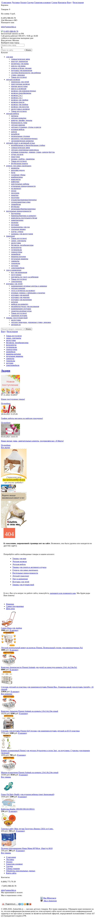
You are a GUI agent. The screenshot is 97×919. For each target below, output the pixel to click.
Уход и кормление (20, 579)
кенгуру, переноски (19, 61)
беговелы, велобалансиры (22, 245)
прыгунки (15, 157)
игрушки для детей (14, 284)
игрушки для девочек (20, 297)
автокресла (16, 324)
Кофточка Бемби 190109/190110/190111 (18, 809)
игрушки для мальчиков (21, 300)
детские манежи (18, 125)
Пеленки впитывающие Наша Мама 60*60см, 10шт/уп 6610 (27, 848)
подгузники (16, 275)
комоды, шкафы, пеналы (21, 120)
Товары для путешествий (23, 585)
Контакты (62, 2)
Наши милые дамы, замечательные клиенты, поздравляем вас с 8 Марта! (32, 441)
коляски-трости (17, 102)
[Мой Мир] (27, 904)
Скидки (30, 2)
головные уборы (18, 175)
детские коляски (13, 79)
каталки (14, 302)
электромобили (17, 268)
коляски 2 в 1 (16, 95)
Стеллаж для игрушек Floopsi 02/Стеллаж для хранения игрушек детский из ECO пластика (40, 731)
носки (13, 191)
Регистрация (78, 2)
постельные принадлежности (18, 211)
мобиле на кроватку (19, 304)
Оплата (23, 2)
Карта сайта (11, 873)
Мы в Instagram (50, 901)
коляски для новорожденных (23, 91)
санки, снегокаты (18, 241)
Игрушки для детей (20, 582)
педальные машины (19, 259)
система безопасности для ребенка (26, 73)
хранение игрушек (19, 315)
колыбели (15, 134)
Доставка (16, 2)
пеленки (14, 222)
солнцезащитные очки (20, 202)
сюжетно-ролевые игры (21, 311)
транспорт (10, 236)
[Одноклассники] (25, 904)
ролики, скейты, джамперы (23, 159)
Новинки (10, 604)
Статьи (54, 2)
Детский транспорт (20, 576)
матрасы (14, 116)
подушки (15, 225)
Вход (69, 2)
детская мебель (12, 113)
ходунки (14, 265)
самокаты (15, 261)
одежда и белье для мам (21, 68)
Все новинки (6, 694)
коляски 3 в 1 (16, 98)
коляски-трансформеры (21, 93)
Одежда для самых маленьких (25, 570)
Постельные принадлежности (25, 573)
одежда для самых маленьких (18, 166)
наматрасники (17, 220)
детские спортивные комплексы (25, 150)
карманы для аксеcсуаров (22, 234)
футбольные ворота (19, 163)
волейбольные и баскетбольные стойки (28, 145)
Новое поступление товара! (13, 399)
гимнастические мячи (20, 59)
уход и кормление (13, 270)
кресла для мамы (18, 66)
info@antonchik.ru (8, 27)
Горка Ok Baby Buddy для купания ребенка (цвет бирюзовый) (27, 794)
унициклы (15, 263)
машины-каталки (18, 256)
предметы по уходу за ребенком (24, 277)
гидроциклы (16, 250)
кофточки (15, 182)
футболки (15, 206)
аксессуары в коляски (20, 109)
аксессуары (16, 243)
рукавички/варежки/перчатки (24, 200)
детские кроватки (18, 118)
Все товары (6, 777)
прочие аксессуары (19, 86)
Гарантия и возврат (42, 2)
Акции (5, 370)
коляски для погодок (20, 107)
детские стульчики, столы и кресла (26, 127)
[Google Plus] (30, 904)
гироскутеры (16, 252)
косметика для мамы (20, 64)
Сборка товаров (13, 868)
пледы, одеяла (17, 231)
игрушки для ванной (20, 295)
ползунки (15, 197)
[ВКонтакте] (19, 904)
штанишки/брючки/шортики (23, 209)
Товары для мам (19, 558)
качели (14, 132)
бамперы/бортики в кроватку (23, 216)
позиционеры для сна (20, 227)
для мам (9, 57)
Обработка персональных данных (20, 871)
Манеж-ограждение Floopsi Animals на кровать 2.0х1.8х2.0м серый (29, 772)
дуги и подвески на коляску (23, 290)
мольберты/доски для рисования (25, 306)
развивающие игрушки (21, 309)
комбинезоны (17, 177)
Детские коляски (19, 561)
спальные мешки (18, 229)
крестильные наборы (20, 184)
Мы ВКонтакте (49, 898)
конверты (15, 168)
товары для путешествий (17, 318)
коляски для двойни (19, 100)
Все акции (5, 447)
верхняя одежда (18, 170)
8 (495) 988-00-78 (11, 31)
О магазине (6, 2)
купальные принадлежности (23, 186)
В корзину (14, 630)
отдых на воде (17, 154)
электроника (16, 281)
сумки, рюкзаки (18, 75)
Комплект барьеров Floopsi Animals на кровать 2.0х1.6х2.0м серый (29, 711)
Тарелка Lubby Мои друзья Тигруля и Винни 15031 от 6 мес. (27, 829)
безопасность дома (19, 123)
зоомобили (15, 254)
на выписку (16, 188)
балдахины (16, 213)
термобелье (16, 204)
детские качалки (18, 288)
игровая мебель (17, 129)
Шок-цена (10, 608)
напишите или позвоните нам (63, 593)
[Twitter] (22, 904)
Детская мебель (19, 564)
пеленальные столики (20, 136)
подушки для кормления (21, 70)
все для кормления (19, 272)
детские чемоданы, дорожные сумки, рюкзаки (31, 322)
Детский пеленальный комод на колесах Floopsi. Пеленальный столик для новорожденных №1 (42, 648)
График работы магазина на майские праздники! (22, 418)
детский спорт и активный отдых (20, 143)
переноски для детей (20, 82)
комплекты (16, 179)
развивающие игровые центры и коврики (29, 286)
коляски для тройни (19, 104)
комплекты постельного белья (24, 218)
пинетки (14, 195)
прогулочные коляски (20, 84)
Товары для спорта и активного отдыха (29, 567)
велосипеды (16, 247)
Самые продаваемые (15, 606)
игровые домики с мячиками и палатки (28, 293)
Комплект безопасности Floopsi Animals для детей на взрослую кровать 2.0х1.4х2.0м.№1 (39, 667)
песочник (15, 193)
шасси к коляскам (18, 88)
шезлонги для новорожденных (24, 138)
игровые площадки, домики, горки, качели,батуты (33, 152)
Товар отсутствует (19, 77)
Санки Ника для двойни (11, 628)
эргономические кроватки (22, 141)
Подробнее (5, 403)
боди (13, 172)
